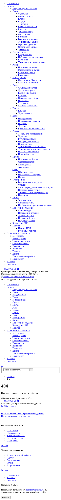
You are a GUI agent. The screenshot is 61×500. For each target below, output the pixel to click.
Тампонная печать (21, 241)
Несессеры (23, 100)
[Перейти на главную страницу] (17, 276)
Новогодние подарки (22, 208)
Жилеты (22, 29)
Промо (15, 157)
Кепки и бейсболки (27, 26)
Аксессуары (24, 34)
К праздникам (19, 77)
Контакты (11, 264)
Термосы (22, 136)
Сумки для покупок (27, 88)
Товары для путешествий (30, 134)
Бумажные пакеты (27, 231)
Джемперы (23, 49)
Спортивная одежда (27, 47)
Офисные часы (25, 172)
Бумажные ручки (26, 72)
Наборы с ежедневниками (30, 57)
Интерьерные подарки (29, 121)
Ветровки (23, 36)
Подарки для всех (26, 220)
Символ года (24, 210)
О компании (13, 3)
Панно (21, 177)
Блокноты (23, 59)
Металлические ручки (29, 70)
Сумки (15, 85)
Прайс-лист (18, 259)
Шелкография (19, 238)
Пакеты (16, 225)
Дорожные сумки (26, 90)
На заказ (11, 261)
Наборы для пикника (28, 141)
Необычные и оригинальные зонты (35, 205)
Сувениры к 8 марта (28, 82)
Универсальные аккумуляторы (33, 192)
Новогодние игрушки (28, 213)
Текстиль (22, 126)
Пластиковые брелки (28, 159)
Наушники (23, 195)
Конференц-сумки (27, 93)
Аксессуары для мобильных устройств (37, 187)
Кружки (22, 111)
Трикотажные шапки (28, 42)
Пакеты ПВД (24, 228)
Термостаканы (25, 113)
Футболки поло (25, 16)
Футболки (23, 13)
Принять (5, 497)
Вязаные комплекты (28, 39)
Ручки (15, 65)
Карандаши (23, 75)
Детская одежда (25, 31)
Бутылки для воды (27, 139)
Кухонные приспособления (31, 128)
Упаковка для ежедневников (32, 62)
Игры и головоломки (28, 151)
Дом (14, 116)
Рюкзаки (22, 95)
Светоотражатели (26, 162)
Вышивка (17, 248)
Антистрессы (24, 164)
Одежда (16, 11)
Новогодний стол (26, 218)
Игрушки (22, 123)
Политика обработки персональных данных (22, 413)
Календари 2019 (20, 223)
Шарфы (22, 21)
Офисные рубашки (27, 44)
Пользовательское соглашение (15, 416)
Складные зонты (26, 202)
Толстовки (23, 24)
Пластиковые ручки (27, 67)
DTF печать (18, 236)
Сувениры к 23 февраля (29, 80)
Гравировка (18, 246)
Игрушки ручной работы (24, 8)
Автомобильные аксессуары (32, 146)
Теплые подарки (26, 215)
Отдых (15, 131)
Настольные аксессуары (29, 174)
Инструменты (25, 118)
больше (4, 445)
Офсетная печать (20, 243)
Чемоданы (23, 103)
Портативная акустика (29, 190)
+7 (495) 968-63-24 (10, 269)
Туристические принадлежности (34, 149)
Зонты (15, 197)
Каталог (11, 6)
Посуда (15, 108)
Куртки (21, 19)
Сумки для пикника (27, 105)
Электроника (18, 179)
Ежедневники (19, 52)
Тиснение (17, 251)
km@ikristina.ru (8, 406)
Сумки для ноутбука (28, 98)
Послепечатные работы (23, 256)
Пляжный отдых (26, 154)
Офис (15, 169)
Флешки (22, 185)
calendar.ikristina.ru (35, 490)
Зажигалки (23, 167)
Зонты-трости (24, 200)
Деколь (15, 254)
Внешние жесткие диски (30, 182)
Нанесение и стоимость (18, 233)
